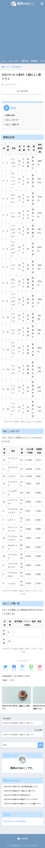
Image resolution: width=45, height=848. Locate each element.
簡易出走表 (10, 115)
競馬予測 (24, 61)
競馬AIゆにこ (25, 3)
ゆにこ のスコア (12, 120)
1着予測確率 (18, 676)
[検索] (40, 745)
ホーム (3, 61)
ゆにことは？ (14, 61)
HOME (24, 838)
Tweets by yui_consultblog (14, 821)
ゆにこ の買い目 (12, 124)
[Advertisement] (22, 34)
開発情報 (34, 61)
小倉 (12, 680)
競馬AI (27, 676)
